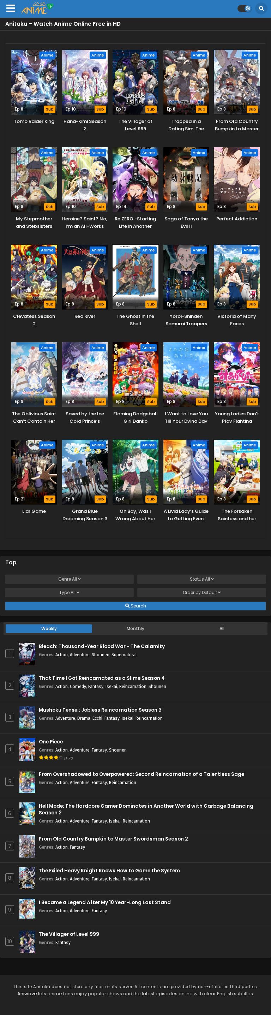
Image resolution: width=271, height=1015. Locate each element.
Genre (67, 579)
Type (67, 592)
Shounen (100, 654)
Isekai (111, 686)
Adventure (80, 654)
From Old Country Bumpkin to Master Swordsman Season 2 (113, 839)
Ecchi (97, 718)
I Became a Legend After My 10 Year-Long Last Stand (105, 902)
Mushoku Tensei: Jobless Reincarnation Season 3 (100, 710)
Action (61, 654)
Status (200, 579)
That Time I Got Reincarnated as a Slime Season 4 (102, 678)
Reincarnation (132, 686)
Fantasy (95, 686)
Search (138, 606)
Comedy (78, 686)
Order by (200, 592)
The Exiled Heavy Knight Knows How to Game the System (109, 870)
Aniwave (27, 993)
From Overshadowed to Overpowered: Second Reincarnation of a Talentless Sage (141, 774)
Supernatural (124, 654)
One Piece (51, 741)
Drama (83, 718)
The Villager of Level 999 (69, 934)
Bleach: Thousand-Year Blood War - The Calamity (102, 646)
